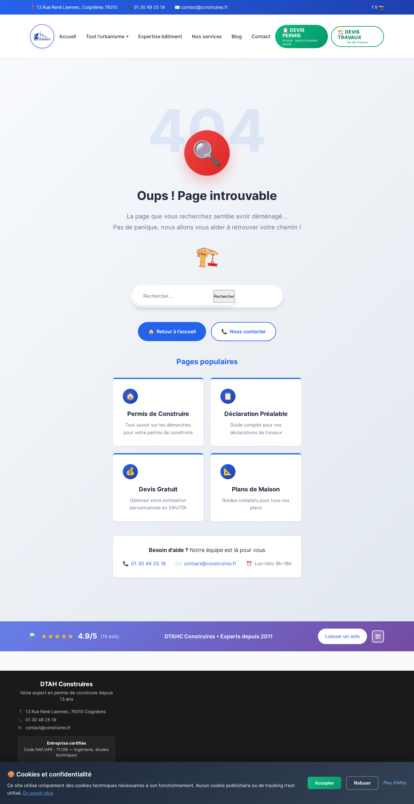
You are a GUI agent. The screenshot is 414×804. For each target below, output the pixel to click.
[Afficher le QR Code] (378, 636)
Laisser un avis (342, 636)
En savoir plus (38, 793)
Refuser (362, 783)
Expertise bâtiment (160, 36)
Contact (261, 36)
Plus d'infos (395, 782)
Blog (237, 36)
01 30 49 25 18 (149, 7)
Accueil (67, 36)
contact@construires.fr (204, 7)
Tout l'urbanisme (105, 36)
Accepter (324, 783)
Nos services (207, 36)
